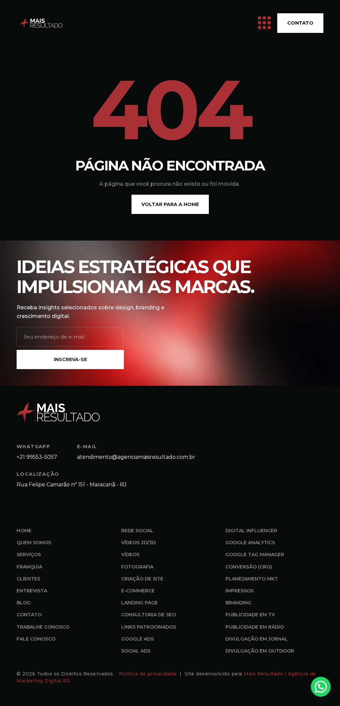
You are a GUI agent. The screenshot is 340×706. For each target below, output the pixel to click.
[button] (321, 687)
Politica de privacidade (148, 674)
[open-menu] (264, 23)
